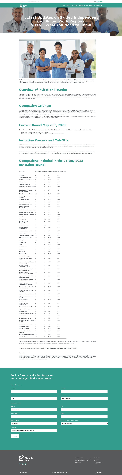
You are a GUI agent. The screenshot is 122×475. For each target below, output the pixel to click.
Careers (90, 5)
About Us (68, 5)
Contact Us (96, 459)
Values (95, 460)
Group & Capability (98, 462)
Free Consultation (97, 5)
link (76, 348)
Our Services (74, 5)
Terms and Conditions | (56, 472)
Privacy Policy (64, 472)
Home (64, 5)
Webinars (81, 5)
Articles (86, 5)
